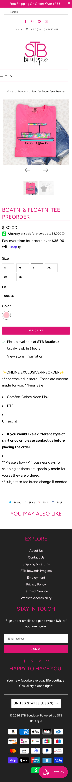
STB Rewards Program (36, 571)
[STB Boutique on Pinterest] (32, 22)
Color (6, 306)
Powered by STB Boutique (46, 718)
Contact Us (36, 557)
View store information (25, 356)
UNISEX (9, 295)
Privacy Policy (36, 584)
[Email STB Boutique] (46, 22)
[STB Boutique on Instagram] (39, 22)
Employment (36, 577)
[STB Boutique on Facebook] (25, 22)
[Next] (45, 169)
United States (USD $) (34, 703)
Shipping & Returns (36, 564)
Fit (4, 287)
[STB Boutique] (36, 52)
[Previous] (26, 169)
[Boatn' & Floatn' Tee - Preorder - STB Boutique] (36, 132)
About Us (36, 550)
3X (20, 276)
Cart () (34, 29)
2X (6, 276)
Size (5, 258)
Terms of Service (36, 591)
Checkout (51, 29)
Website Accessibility (36, 598)
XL (49, 267)
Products (23, 91)
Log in (18, 29)
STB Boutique (30, 715)
